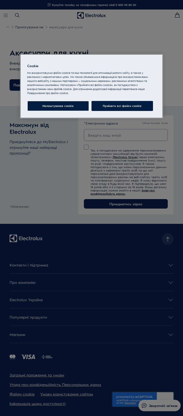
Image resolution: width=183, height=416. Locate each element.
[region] (91, 86)
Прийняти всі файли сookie (122, 106)
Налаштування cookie (58, 106)
